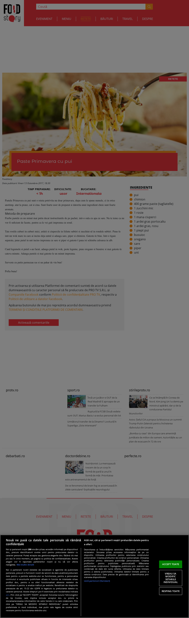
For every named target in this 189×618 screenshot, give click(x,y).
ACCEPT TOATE (170, 564)
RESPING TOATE (171, 591)
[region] (94, 576)
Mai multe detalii (25, 564)
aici (7, 594)
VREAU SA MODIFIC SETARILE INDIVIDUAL (171, 578)
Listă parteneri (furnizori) (97, 580)
